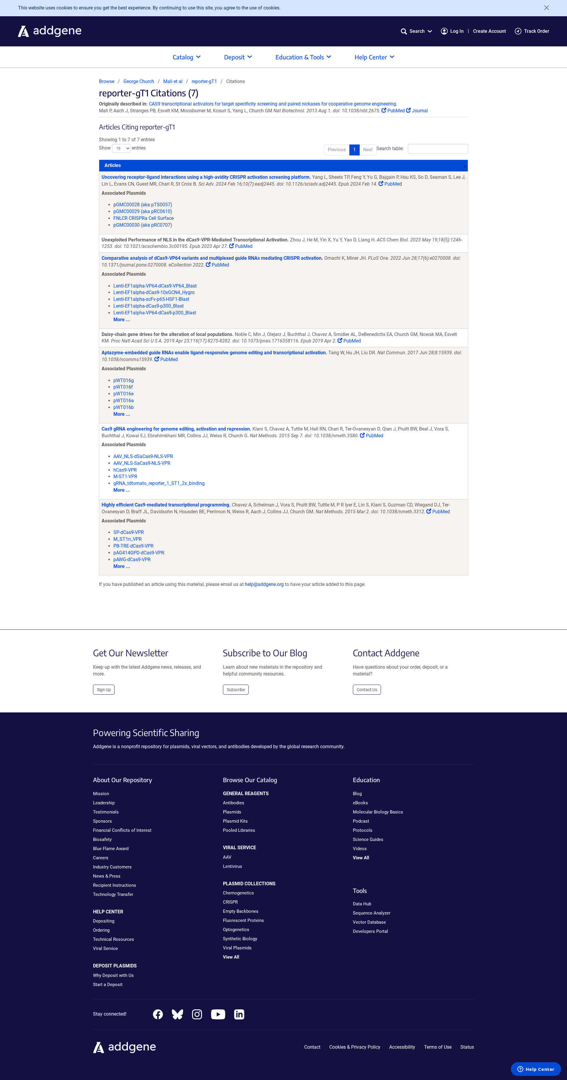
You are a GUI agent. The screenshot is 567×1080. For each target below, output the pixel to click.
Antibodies (233, 802)
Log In (457, 31)
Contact (312, 1047)
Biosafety (102, 839)
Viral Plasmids (237, 948)
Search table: (390, 149)
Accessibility (402, 1047)
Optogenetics (236, 929)
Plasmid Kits (235, 821)
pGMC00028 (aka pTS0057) (142, 204)
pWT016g (123, 380)
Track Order (536, 31)
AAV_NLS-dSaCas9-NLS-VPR (143, 456)
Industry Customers (112, 867)
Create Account (489, 31)
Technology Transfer (113, 894)
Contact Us (367, 689)
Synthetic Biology (240, 938)
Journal (419, 110)
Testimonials (106, 812)
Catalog (183, 57)
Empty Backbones (240, 911)
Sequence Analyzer (371, 913)
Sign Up (104, 689)
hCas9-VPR (125, 470)
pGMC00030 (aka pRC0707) (142, 225)
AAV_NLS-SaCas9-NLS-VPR (141, 463)
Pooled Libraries (239, 830)
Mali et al (173, 81)
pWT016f (123, 387)
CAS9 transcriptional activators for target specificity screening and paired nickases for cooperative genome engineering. (273, 104)
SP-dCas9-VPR (128, 532)
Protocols (362, 830)
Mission (101, 793)
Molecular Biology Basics (378, 812)
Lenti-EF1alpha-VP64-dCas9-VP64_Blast (155, 286)
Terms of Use (438, 1047)
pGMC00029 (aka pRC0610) (142, 211)
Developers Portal (370, 931)
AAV (227, 857)
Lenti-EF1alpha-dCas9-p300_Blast (148, 306)
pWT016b (123, 407)
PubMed (396, 110)
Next (368, 149)
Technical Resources (113, 939)
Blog (357, 793)
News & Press (106, 876)
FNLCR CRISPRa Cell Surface (143, 218)
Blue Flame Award (110, 848)
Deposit (234, 57)
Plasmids (232, 812)
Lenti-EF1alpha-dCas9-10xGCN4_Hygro (154, 292)
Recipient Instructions (114, 885)
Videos (360, 848)
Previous (337, 149)
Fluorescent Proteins (243, 920)
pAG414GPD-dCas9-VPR (138, 553)
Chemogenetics (238, 893)
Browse (106, 81)
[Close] (544, 7)
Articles (113, 165)
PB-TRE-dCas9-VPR (133, 546)
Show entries (122, 148)
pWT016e (123, 394)
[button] (416, 31)
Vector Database (369, 922)
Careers (100, 857)
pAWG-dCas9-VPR (132, 559)
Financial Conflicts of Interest (122, 830)
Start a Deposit (108, 984)
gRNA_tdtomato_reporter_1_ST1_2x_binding (159, 483)
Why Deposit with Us (113, 975)
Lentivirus (232, 866)
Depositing (103, 921)
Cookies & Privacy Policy (354, 1047)
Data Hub (362, 904)
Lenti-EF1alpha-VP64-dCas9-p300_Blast (154, 313)
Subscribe (236, 689)
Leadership (104, 802)
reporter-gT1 (204, 81)
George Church (138, 81)
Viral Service (105, 948)
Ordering (101, 930)
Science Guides (368, 839)
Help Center (371, 57)
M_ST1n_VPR (127, 539)
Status (467, 1047)
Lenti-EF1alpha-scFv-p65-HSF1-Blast (151, 299)
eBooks (360, 802)
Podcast (361, 821)
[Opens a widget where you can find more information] (536, 1069)
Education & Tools (300, 57)
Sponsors (102, 821)
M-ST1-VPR (125, 476)
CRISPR (230, 902)
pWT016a (123, 400)
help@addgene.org (264, 584)
